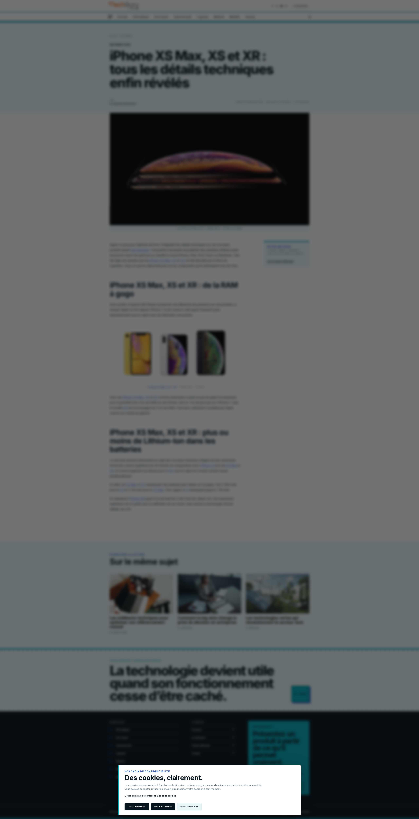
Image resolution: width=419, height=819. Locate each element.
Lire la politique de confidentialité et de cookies (150, 795)
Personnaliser (189, 806)
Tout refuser (136, 806)
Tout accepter (163, 806)
